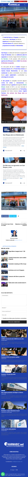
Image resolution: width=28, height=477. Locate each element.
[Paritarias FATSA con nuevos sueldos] (14, 352)
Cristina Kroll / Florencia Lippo (6, 412)
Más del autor (5, 248)
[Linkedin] (13, 470)
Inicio (2, 7)
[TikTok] (14, 470)
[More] (18, 216)
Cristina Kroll (3, 375)
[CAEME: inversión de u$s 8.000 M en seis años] (14, 333)
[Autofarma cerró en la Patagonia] (4, 271)
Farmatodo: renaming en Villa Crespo (17, 264)
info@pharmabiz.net (17, 461)
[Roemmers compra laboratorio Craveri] (14, 405)
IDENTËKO (23, 475)
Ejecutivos (3, 372)
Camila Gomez (3, 358)
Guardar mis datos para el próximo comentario (14, 318)
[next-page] (4, 289)
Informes (3, 408)
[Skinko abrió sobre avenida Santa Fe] (4, 284)
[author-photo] (14, 236)
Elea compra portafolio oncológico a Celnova (12, 392)
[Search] (25, 5)
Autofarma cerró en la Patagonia (16, 270)
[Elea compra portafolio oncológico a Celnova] (14, 387)
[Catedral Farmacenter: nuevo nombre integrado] (4, 259)
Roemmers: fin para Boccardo (8, 374)
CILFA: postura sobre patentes (8, 429)
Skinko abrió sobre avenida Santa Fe (17, 282)
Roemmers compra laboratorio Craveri (10, 410)
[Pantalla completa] (25, 122)
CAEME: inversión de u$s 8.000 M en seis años (12, 339)
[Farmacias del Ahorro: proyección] (4, 278)
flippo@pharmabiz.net (18, 240)
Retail (5, 7)
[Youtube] (16, 470)
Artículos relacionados (9, 246)
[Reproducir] (3, 122)
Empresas (3, 336)
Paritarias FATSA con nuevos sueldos (10, 357)
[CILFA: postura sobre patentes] (14, 424)
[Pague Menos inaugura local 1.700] (4, 253)
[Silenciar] (23, 122)
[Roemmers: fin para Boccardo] (14, 369)
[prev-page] (2, 289)
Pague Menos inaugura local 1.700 (16, 251)
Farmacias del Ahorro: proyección (16, 276)
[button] (2, 5)
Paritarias (3, 355)
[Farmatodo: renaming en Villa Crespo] (4, 265)
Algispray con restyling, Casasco (21, 224)
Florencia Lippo (14, 238)
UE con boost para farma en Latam (7, 224)
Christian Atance (4, 340)
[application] (14, 110)
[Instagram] (11, 470)
